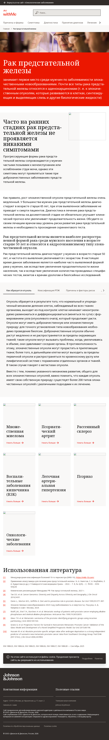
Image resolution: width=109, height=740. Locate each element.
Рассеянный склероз (88, 429)
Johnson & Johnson (63, 705)
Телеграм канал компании (66, 701)
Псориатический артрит (51, 431)
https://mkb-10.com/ (85, 577)
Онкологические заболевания (18, 539)
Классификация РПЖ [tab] (49, 290)
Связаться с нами (10, 705)
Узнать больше (13, 442)
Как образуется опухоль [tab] (18, 290)
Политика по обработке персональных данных (21, 726)
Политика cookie (50, 726)
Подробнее (87, 658)
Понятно (99, 658)
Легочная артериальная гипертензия (54, 483)
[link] (19, 425)
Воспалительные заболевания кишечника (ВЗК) (18, 485)
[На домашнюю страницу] (15, 13)
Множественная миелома (15, 431)
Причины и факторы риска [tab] (80, 290)
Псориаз (85, 476)
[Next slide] (104, 291)
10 (5, 631)
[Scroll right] (100, 22)
